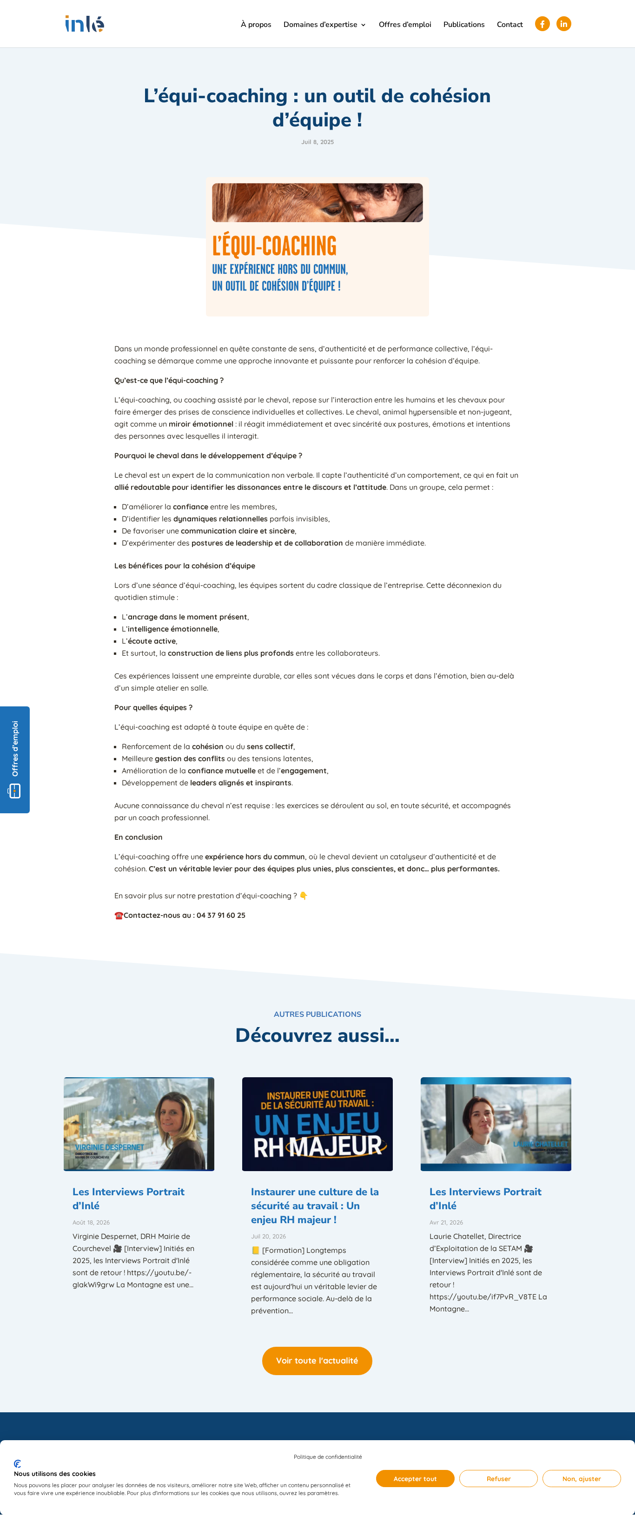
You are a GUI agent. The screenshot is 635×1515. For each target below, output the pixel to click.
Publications (464, 25)
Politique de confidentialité (328, 1456)
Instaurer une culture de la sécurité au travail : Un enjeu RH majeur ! (315, 1206)
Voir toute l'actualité (317, 1360)
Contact (510, 25)
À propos (256, 25)
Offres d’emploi (405, 25)
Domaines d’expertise (320, 25)
